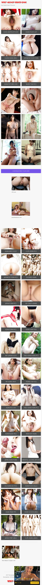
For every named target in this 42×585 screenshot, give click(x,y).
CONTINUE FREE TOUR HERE (21, 171)
